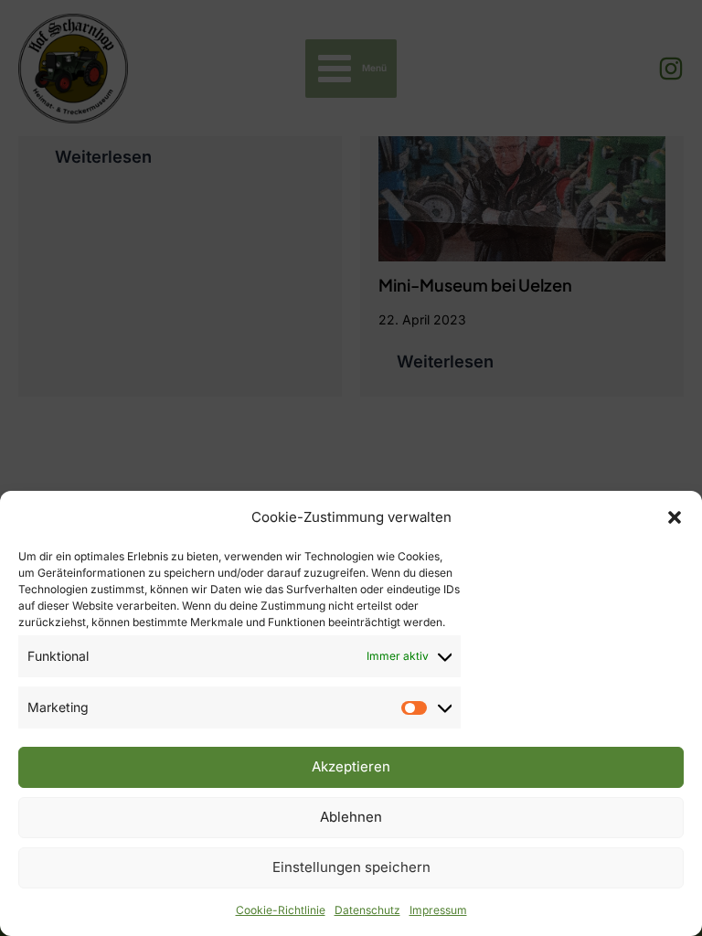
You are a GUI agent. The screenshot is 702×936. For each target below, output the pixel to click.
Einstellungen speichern (351, 867)
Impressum (438, 910)
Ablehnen (351, 816)
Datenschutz (367, 910)
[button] (674, 517)
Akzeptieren (351, 766)
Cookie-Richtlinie (280, 910)
